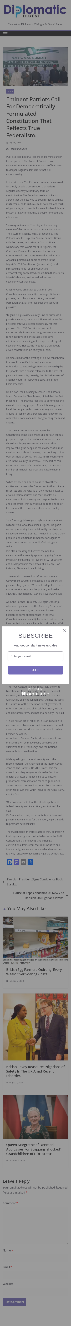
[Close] (65, 630)
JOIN (35, 670)
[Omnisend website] (35, 692)
